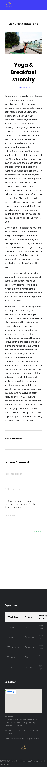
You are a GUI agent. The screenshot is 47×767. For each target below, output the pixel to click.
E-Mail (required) (13, 489)
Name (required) (13, 473)
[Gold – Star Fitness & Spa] (19, 4)
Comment (10, 515)
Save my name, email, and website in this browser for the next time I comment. (23, 504)
